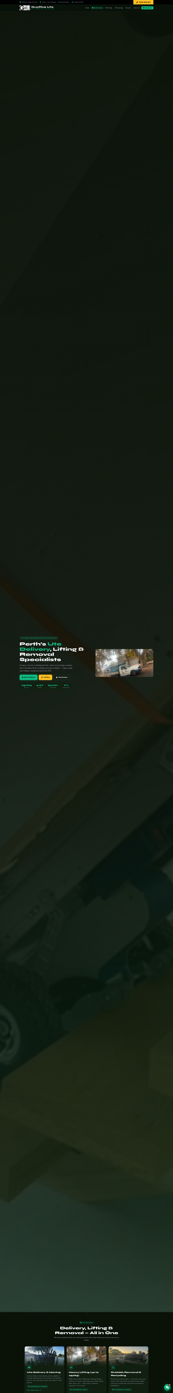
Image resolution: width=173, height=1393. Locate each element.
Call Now (46, 677)
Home (87, 8)
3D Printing (108, 8)
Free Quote (148, 8)
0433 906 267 (145, 2)
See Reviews (62, 677)
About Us (137, 8)
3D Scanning (119, 8)
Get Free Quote (29, 677)
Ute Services (98, 8)
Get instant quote (33, 1390)
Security (128, 8)
